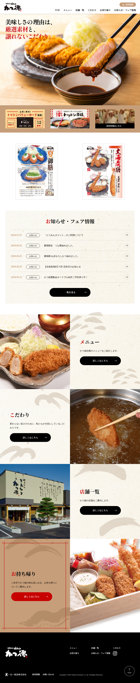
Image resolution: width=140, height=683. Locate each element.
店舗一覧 (79, 10)
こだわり (92, 10)
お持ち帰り (105, 10)
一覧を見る (70, 292)
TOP (57, 10)
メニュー (67, 10)
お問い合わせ (48, 674)
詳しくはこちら (100, 360)
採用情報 (129, 4)
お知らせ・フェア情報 (125, 10)
